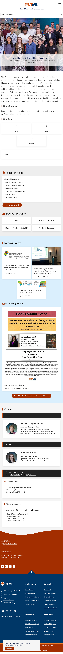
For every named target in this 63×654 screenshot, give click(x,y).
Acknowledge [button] (9, 648)
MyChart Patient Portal (32, 600)
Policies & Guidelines (31, 634)
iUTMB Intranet (8, 602)
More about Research (12, 205)
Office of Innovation (50, 620)
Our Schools (47, 590)
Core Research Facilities (32, 631)
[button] (38, 641)
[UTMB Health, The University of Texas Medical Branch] (7, 584)
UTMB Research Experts (32, 624)
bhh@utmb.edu (31, 475)
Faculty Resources (49, 604)
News (5, 594)
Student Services (49, 597)
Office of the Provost (50, 600)
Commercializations (50, 627)
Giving (6, 598)
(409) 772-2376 (15, 475)
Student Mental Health (50, 608)
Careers (14, 594)
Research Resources (31, 620)
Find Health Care (30, 593)
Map (15, 590)
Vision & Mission (49, 634)
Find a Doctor (29, 590)
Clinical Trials (29, 627)
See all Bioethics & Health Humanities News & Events (31, 396)
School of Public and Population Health (31, 9)
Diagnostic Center (49, 631)
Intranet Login (49, 645)
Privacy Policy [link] (18, 645)
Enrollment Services (50, 593)
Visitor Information (30, 604)
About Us (6, 590)
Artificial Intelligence (50, 624)
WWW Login (40, 645)
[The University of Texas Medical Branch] (31, 5)
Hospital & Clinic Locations (33, 597)
